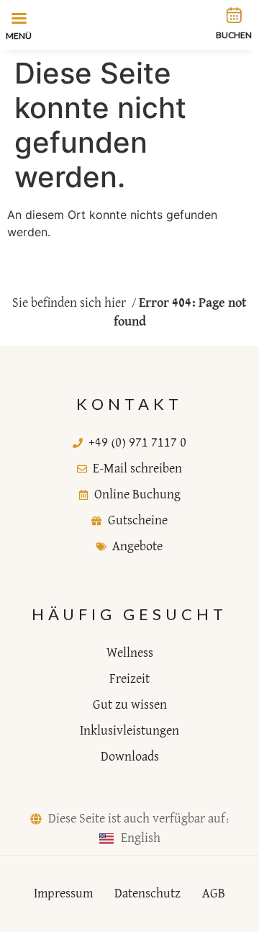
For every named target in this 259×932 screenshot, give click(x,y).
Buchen (234, 35)
